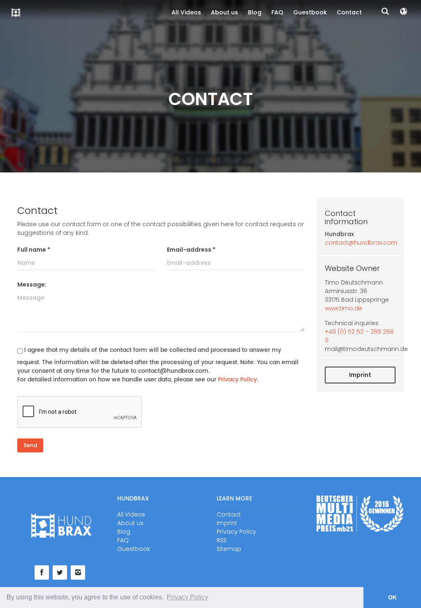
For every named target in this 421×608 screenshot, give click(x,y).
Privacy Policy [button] (187, 597)
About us (224, 12)
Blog (254, 12)
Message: (31, 284)
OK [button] (392, 597)
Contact (349, 12)
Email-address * (191, 249)
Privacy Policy (237, 379)
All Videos (186, 12)
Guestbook (310, 12)
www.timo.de (343, 308)
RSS (222, 540)
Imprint (360, 375)
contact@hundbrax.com (361, 243)
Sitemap (229, 549)
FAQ (277, 12)
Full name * (33, 249)
